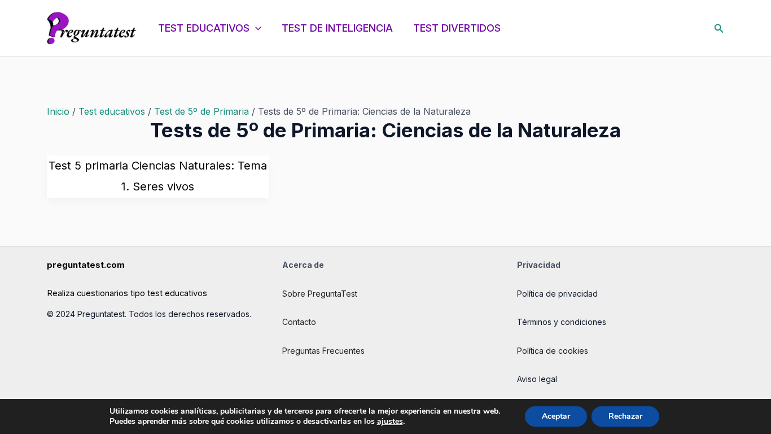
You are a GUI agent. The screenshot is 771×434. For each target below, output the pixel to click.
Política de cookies (552, 350)
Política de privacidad (557, 293)
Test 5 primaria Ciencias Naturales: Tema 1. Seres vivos (158, 176)
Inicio (58, 111)
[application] (255, 28)
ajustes (390, 421)
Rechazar (625, 416)
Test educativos (111, 111)
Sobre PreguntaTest (319, 293)
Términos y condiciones (561, 322)
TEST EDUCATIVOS (203, 28)
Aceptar (556, 416)
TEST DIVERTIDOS (457, 28)
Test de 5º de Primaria (201, 111)
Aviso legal (537, 379)
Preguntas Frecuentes (323, 350)
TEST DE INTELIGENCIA (337, 28)
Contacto (299, 322)
